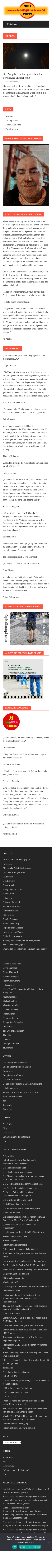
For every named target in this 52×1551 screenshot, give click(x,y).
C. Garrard (7, 864)
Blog (5, 1128)
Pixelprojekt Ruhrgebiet (13, 1022)
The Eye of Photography (13, 1031)
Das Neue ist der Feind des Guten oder (20, 1188)
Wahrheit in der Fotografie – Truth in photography (25, 949)
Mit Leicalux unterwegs (13, 1278)
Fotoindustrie (8, 893)
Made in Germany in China (15, 1236)
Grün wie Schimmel (11, 1313)
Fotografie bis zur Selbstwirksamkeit (19, 1428)
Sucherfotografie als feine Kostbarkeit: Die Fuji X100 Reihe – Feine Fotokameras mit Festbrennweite (23, 1298)
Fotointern (7, 898)
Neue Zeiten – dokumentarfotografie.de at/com (23, 1496)
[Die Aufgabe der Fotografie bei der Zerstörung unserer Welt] (26, 56)
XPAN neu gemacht (12, 1240)
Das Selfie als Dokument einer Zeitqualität (21, 1208)
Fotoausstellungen (11, 976)
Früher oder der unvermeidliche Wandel (20, 1249)
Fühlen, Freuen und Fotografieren (17, 1388)
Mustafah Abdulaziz (11, 1005)
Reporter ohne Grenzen (13, 928)
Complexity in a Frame (13, 1075)
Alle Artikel (8, 1124)
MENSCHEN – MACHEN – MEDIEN (20, 1092)
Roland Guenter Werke (13, 932)
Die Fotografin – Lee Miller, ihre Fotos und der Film (26, 1286)
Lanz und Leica (10, 1396)
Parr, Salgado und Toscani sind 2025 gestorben (23, 1232)
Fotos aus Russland (11, 902)
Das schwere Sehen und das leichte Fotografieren (24, 1261)
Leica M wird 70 (10, 1376)
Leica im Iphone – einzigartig (15, 1423)
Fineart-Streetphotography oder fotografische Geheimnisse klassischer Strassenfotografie (25, 1514)
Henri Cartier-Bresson (12, 906)
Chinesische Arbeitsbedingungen (17, 868)
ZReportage (8, 1048)
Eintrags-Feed (11, 120)
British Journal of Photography (16, 859)
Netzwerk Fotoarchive (12, 1096)
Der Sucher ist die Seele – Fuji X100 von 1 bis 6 (24, 1265)
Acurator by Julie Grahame (14, 1062)
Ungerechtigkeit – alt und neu (16, 1274)
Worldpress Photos (11, 1043)
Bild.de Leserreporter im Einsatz (17, 1067)
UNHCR (7, 1039)
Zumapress (7, 1109)
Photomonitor (9, 1014)
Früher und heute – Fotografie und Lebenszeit (23, 1325)
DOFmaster (8, 876)
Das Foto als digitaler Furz (14, 1168)
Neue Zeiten (8, 1156)
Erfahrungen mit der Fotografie (16, 1137)
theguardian (8, 1105)
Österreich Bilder (10, 910)
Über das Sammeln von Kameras (17, 1172)
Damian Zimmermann (12, 1079)
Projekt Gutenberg (11, 923)
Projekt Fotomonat (11, 919)
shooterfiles (8, 1026)
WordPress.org (11, 129)
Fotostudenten (9, 985)
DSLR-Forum (9, 881)
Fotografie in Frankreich (13, 889)
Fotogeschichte (9, 885)
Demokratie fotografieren (14, 872)
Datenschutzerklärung (30, 1547)
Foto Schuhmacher (11, 1088)
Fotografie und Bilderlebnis (15, 1245)
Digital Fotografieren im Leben (16, 1204)
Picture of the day (10, 1018)
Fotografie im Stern (11, 981)
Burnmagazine (9, 1071)
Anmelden (10, 116)
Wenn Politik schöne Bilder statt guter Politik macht (25, 1269)
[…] (34, 96)
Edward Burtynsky (11, 972)
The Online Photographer (14, 944)
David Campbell (10, 968)
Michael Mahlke (11, 81)
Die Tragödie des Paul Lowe (15, 1392)
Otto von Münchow (11, 1009)
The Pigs (7, 1035)
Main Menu (12, 24)
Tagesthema (8, 1368)
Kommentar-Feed (13, 124)
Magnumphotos (10, 997)
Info (4, 1141)
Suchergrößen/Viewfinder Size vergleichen (21, 940)
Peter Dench (8, 915)
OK (14, 1547)
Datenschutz (8, 1132)
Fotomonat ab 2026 (11, 1212)
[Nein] (48, 1542)
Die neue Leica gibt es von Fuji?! (17, 1200)
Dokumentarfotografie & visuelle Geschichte (22, 1084)
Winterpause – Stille (11, 1290)
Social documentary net (13, 936)
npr (4, 1101)
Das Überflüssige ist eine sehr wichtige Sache (23, 1184)
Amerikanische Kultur (12, 963)
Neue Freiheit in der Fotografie (16, 1372)
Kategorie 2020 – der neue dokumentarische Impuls (25, 1525)
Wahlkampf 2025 (10, 1282)
